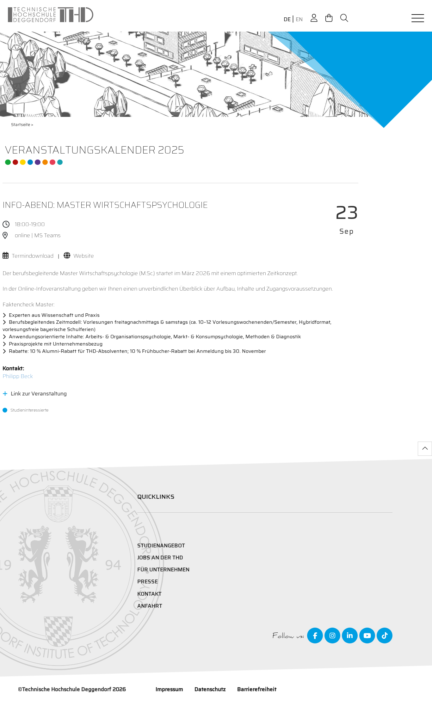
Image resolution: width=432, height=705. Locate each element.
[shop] (328, 18)
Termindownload (32, 255)
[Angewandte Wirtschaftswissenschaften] (15, 162)
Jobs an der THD (160, 557)
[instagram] (332, 635)
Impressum (169, 689)
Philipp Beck (18, 376)
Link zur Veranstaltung (39, 393)
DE (287, 19)
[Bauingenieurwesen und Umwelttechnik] (8, 162)
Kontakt (149, 594)
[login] (314, 18)
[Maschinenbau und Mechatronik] (30, 162)
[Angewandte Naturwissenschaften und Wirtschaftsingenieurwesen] (37, 162)
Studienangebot (161, 545)
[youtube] (367, 635)
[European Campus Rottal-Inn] (60, 162)
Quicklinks (156, 496)
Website (83, 255)
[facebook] (315, 635)
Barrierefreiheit (256, 689)
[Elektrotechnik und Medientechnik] (23, 162)
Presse (147, 581)
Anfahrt (149, 606)
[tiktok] (384, 635)
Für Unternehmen (163, 569)
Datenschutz (210, 689)
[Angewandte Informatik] (52, 162)
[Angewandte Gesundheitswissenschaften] (45, 162)
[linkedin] (350, 635)
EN (299, 19)
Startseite (20, 124)
